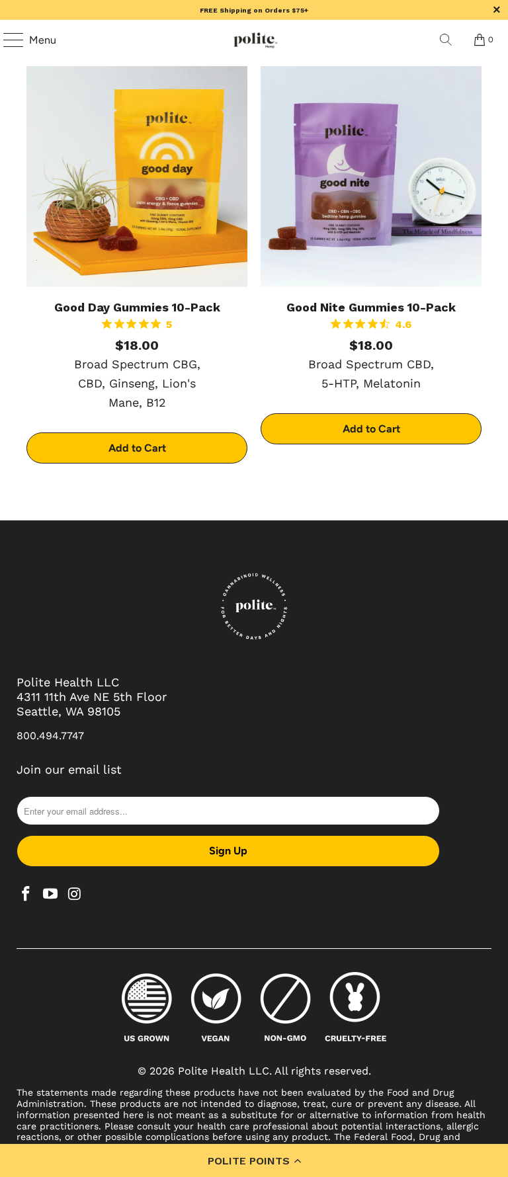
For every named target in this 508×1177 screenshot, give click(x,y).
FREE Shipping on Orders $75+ (254, 10)
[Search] (445, 39)
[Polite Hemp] (254, 40)
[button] (254, 1160)
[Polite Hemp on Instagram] (75, 895)
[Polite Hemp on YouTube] (51, 895)
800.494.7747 (50, 735)
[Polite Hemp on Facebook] (26, 895)
